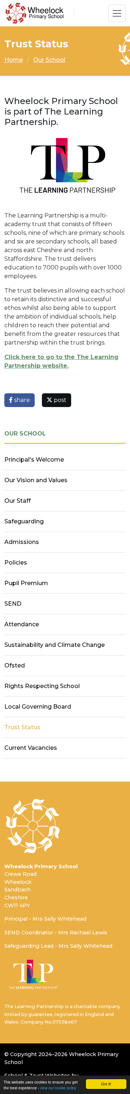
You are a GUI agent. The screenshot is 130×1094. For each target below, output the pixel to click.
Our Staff (17, 500)
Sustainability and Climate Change (54, 644)
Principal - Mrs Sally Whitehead (45, 919)
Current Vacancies (30, 747)
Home (13, 59)
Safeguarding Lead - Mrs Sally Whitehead (58, 946)
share (21, 400)
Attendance (21, 624)
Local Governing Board (37, 706)
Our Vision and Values (36, 480)
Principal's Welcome (34, 459)
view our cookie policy (58, 1087)
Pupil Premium (26, 583)
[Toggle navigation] (117, 13)
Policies (15, 562)
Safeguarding (24, 521)
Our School (49, 59)
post (59, 400)
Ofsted (14, 665)
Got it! (106, 1083)
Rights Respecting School (42, 686)
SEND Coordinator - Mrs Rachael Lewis (55, 932)
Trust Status (22, 727)
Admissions (21, 542)
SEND (12, 603)
